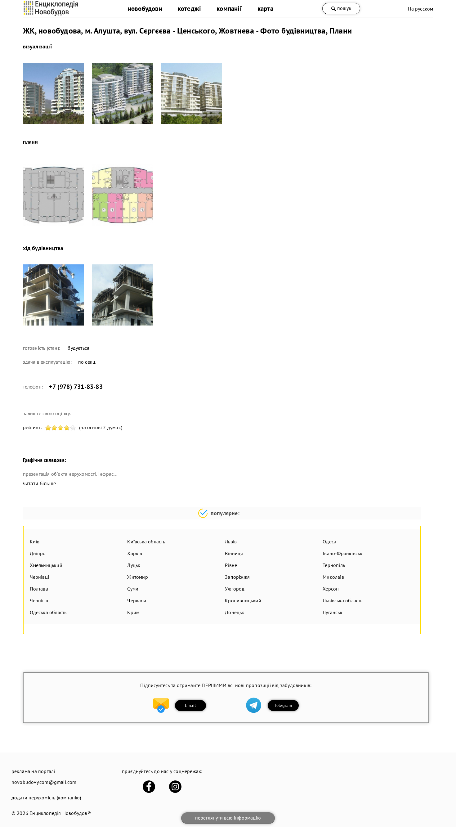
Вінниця (234, 553)
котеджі (189, 8)
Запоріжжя (237, 577)
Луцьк (133, 565)
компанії (229, 8)
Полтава (39, 589)
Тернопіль (334, 565)
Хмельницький (46, 565)
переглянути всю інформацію (228, 818)
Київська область (146, 541)
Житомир (137, 577)
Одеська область (48, 612)
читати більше (39, 483)
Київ (35, 541)
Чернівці (39, 577)
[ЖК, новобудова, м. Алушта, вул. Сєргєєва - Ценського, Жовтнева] (53, 93)
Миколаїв (333, 577)
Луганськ (332, 612)
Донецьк (234, 612)
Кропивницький (243, 600)
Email (190, 705)
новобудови (145, 8)
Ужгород (234, 589)
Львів (231, 541)
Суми (132, 589)
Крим (133, 612)
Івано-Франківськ (342, 553)
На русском (420, 9)
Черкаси (136, 600)
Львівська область (342, 600)
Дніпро (38, 553)
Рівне (231, 565)
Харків (134, 553)
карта (265, 8)
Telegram (283, 705)
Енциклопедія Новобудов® (60, 813)
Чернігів (39, 600)
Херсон (331, 589)
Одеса (329, 541)
